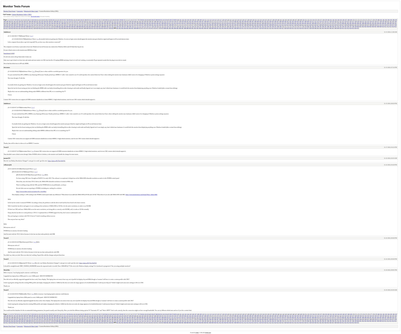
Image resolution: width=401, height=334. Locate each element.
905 (228, 28)
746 (223, 26)
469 (315, 23)
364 (52, 23)
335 (373, 21)
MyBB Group (208, 332)
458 (288, 23)
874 (150, 28)
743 (215, 26)
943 (323, 28)
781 (310, 26)
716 (147, 26)
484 (353, 23)
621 (303, 25)
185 (391, 20)
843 (72, 28)
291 (263, 21)
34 (60, 20)
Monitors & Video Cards (31, 11)
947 (333, 28)
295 (273, 21)
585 (213, 25)
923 (273, 28)
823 (22, 28)
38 (67, 20)
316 (325, 21)
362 (47, 23)
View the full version (35, 16)
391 (120, 23)
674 (42, 26)
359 (40, 23)
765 (270, 26)
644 (360, 25)
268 (205, 21)
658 (396, 25)
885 (177, 28)
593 (233, 25)
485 (355, 23)
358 (37, 23)
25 (44, 20)
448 (263, 23)
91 (161, 20)
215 (72, 21)
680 (57, 26)
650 (375, 25)
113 (210, 20)
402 (147, 23)
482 (348, 23)
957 (358, 28)
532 (80, 25)
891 (193, 28)
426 (208, 23)
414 (177, 23)
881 (167, 28)
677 (50, 26)
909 (238, 28)
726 (172, 26)
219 (82, 21)
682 (62, 26)
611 (278, 25)
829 (37, 28)
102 (183, 20)
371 (70, 23)
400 (142, 23)
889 (188, 28)
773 (290, 26)
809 (380, 26)
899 (213, 28)
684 (67, 26)
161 (331, 20)
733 (190, 26)
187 (396, 20)
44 (78, 20)
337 (378, 21)
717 (150, 26)
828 (35, 28)
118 (223, 20)
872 (145, 28)
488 (363, 23)
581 (203, 25)
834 (50, 28)
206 (50, 21)
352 (22, 23)
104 (188, 20)
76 (135, 20)
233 (117, 21)
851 (92, 28)
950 (340, 28)
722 (162, 26)
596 (240, 25)
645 (363, 25)
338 (380, 21)
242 (140, 21)
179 (376, 20)
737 (200, 26)
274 (220, 21)
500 (393, 23)
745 (220, 26)
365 (55, 23)
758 (253, 26)
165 (341, 20)
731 (185, 26)
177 (371, 20)
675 (45, 26)
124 (238, 20)
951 (343, 28)
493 (375, 23)
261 (188, 21)
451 (270, 23)
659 (5, 26)
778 (303, 26)
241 (137, 21)
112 (208, 20)
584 (210, 25)
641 (353, 25)
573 (182, 25)
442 (248, 23)
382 (97, 23)
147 (296, 20)
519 (47, 25)
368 (62, 23)
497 (386, 23)
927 (283, 28)
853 (97, 28)
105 (190, 20)
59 (105, 20)
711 (135, 26)
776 (298, 26)
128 (248, 20)
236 (125, 21)
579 (198, 25)
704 (117, 26)
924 (275, 28)
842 (70, 28)
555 (137, 25)
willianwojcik (8, 165)
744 (218, 26)
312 (315, 21)
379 (90, 23)
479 (340, 23)
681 (60, 26)
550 (125, 25)
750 (233, 26)
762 (263, 26)
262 (190, 21)
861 (117, 28)
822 (20, 28)
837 (57, 28)
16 (28, 20)
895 (203, 28)
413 (175, 23)
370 (67, 23)
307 (303, 21)
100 (178, 20)
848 (85, 28)
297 (278, 21)
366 (57, 23)
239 (132, 21)
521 (52, 25)
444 (253, 23)
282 (240, 21)
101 (180, 20)
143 (286, 20)
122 (233, 20)
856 (105, 28)
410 (167, 23)
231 (112, 21)
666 (22, 26)
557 (142, 25)
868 (135, 28)
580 (200, 25)
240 (135, 21)
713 (140, 26)
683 (65, 26)
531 (77, 25)
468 (313, 23)
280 (235, 21)
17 (30, 20)
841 (67, 28)
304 (295, 21)
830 (40, 28)
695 (95, 26)
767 (275, 26)
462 (298, 23)
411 (170, 23)
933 (298, 28)
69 (122, 20)
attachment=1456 (9, 53)
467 (310, 23)
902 (220, 28)
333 (368, 21)
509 (22, 25)
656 (391, 25)
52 (92, 20)
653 (383, 25)
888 (185, 28)
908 (235, 28)
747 (225, 26)
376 (82, 23)
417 (185, 23)
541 (102, 25)
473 (325, 23)
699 (105, 26)
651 (378, 25)
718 (152, 26)
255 (172, 21)
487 (360, 23)
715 (145, 26)
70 (124, 20)
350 (17, 23)
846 (80, 28)
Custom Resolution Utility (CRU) (22, 14)
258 (180, 21)
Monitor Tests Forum (16, 6)
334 (370, 21)
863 (122, 28)
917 (258, 28)
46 (81, 20)
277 (228, 21)
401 (145, 23)
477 (335, 23)
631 (328, 25)
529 (72, 25)
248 (155, 21)
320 (335, 21)
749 (230, 26)
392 (122, 23)
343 (393, 21)
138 (273, 20)
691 (85, 26)
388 (112, 23)
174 (363, 20)
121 (231, 20)
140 (278, 20)
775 (295, 26)
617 (293, 25)
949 (338, 28)
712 (137, 26)
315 (323, 21)
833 (47, 28)
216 (75, 21)
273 (218, 21)
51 (90, 20)
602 (255, 25)
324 (345, 21)
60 (106, 20)
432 (223, 23)
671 (35, 26)
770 (283, 26)
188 (5, 21)
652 (380, 25)
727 (175, 26)
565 (162, 25)
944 (325, 28)
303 (293, 21)
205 (47, 21)
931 (293, 28)
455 (280, 23)
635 (338, 25)
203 (42, 21)
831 (42, 28)
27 (48, 20)
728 (177, 26)
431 (220, 23)
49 (87, 20)
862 (120, 28)
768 (278, 26)
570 (175, 25)
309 (308, 21)
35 (62, 20)
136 (268, 20)
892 (195, 28)
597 (243, 25)
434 (228, 23)
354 (27, 23)
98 (174, 20)
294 (270, 21)
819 (12, 28)
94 (167, 20)
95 (168, 20)
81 (144, 20)
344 (396, 21)
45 (80, 20)
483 (350, 23)
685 (70, 26)
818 (10, 28)
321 (338, 21)
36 (64, 20)
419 (190, 23)
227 (102, 21)
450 (268, 23)
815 (396, 26)
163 (336, 20)
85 (151, 20)
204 (45, 21)
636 (340, 25)
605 (263, 25)
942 (320, 28)
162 (333, 20)
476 (333, 23)
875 (152, 28)
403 (150, 23)
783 (315, 26)
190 (10, 21)
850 (90, 28)
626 (315, 25)
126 (243, 20)
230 (110, 21)
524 (60, 25)
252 (165, 21)
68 (121, 20)
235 (122, 21)
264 (195, 21)
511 (27, 25)
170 (353, 20)
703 (115, 26)
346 (7, 23)
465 (305, 23)
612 (280, 25)
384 (102, 23)
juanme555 (7, 158)
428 (213, 23)
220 (85, 21)
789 (330, 26)
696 (97, 26)
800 (358, 26)
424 (203, 23)
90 (160, 20)
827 (32, 28)
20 (35, 20)
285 (248, 21)
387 (110, 23)
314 (320, 21)
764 (268, 26)
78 (138, 20)
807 (375, 26)
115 (215, 20)
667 (25, 26)
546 (115, 25)
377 (85, 23)
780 (308, 26)
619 (298, 25)
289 (258, 21)
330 (360, 21)
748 (228, 26)
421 (195, 23)
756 (248, 26)
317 (328, 21)
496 (383, 23)
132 (258, 20)
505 (12, 25)
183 (386, 20)
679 (55, 26)
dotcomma (7, 67)
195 (22, 21)
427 (210, 23)
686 (72, 26)
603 (258, 25)
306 (300, 21)
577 (193, 25)
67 (119, 20)
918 (260, 28)
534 (85, 25)
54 (96, 20)
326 (350, 21)
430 (218, 23)
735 (195, 26)
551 (127, 25)
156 (318, 20)
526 (65, 25)
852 (95, 28)
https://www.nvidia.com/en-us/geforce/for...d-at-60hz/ (31, 191)
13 (23, 20)
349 (15, 23)
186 (393, 20)
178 (373, 20)
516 (40, 25)
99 (176, 20)
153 (311, 20)
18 (32, 20)
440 (243, 23)
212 (65, 21)
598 (245, 25)
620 (300, 25)
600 (250, 25)
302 (290, 21)
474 (328, 23)
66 (117, 20)
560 (150, 25)
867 (132, 28)
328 (355, 21)
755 (245, 26)
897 (208, 28)
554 (135, 25)
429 (215, 23)
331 (363, 21)
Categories (20, 11)
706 (122, 26)
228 (105, 21)
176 (368, 20)
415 (180, 23)
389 (115, 23)
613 (283, 25)
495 (380, 23)
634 (335, 25)
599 (248, 25)
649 (373, 25)
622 (305, 25)
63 (112, 20)
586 (215, 25)
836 (55, 28)
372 (72, 23)
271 (213, 21)
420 (193, 23)
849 (87, 28)
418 (188, 23)
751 (235, 26)
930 (290, 28)
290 (260, 21)
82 (145, 20)
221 (87, 21)
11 (19, 20)
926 (280, 28)
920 (265, 28)
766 (273, 26)
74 (131, 20)
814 (393, 26)
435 (230, 23)
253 (167, 21)
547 (117, 25)
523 (57, 25)
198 (30, 21)
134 (263, 20)
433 (225, 23)
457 (285, 23)
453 (275, 23)
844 (75, 28)
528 (70, 25)
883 (172, 28)
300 (285, 21)
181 (381, 20)
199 (32, 21)
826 (30, 28)
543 (107, 25)
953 (348, 28)
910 (240, 28)
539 (97, 25)
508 (20, 25)
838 (60, 28)
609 (273, 25)
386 (107, 23)
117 (221, 20)
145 (291, 20)
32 (57, 20)
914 (250, 28)
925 (278, 28)
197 (27, 21)
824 (25, 28)
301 (288, 21)
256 (175, 21)
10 (18, 20)
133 (261, 20)
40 (71, 20)
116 (218, 20)
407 (160, 23)
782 (313, 26)
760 (258, 26)
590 (225, 25)
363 (50, 23)
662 (12, 26)
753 (240, 26)
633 (333, 25)
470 (318, 23)
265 (198, 21)
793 (340, 26)
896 (205, 28)
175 (366, 20)
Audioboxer (7, 32)
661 (10, 26)
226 (100, 21)
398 (137, 23)
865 (127, 28)
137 (271, 20)
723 (165, 26)
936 (305, 28)
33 (58, 20)
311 (313, 21)
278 (230, 21)
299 (283, 21)
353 (25, 23)
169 (351, 20)
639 (348, 25)
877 (157, 28)
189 (7, 21)
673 (40, 26)
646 (365, 25)
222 (90, 21)
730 (182, 26)
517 (42, 25)
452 (273, 23)
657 (393, 25)
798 (353, 26)
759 (255, 26)
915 (253, 28)
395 (130, 23)
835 (52, 28)
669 (30, 26)
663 (15, 26)
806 (373, 26)
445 (255, 23)
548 (120, 25)
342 (391, 21)
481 (345, 23)
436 (233, 23)
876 (155, 28)
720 (157, 26)
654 (386, 25)
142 (283, 20)
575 (188, 25)
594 (235, 25)
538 (95, 25)
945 (328, 28)
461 (295, 23)
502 (5, 25)
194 (20, 21)
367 (60, 23)
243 (142, 21)
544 (110, 25)
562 (155, 25)
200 (35, 21)
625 (313, 25)
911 (243, 28)
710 (132, 26)
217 (77, 21)
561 (152, 25)
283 (243, 21)
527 (67, 25)
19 (34, 20)
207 (52, 21)
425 (205, 23)
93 (165, 20)
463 (300, 23)
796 (348, 26)
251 (162, 21)
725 (170, 26)
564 (160, 25)
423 (200, 23)
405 (155, 23)
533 (82, 25)
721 (160, 26)
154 (313, 20)
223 (92, 21)
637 (343, 25)
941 (318, 28)
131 (256, 20)
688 (77, 26)
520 (50, 25)
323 (343, 21)
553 (132, 25)
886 (180, 28)
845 (77, 28)
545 (112, 25)
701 (110, 26)
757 (250, 26)
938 (310, 28)
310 (310, 21)
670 (32, 26)
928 (285, 28)
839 (62, 28)
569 (172, 25)
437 (235, 23)
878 (160, 28)
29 (51, 20)
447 (260, 23)
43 (76, 20)
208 (55, 21)
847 (82, 28)
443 (250, 23)
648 (370, 25)
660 (7, 26)
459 (290, 23)
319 (333, 21)
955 (353, 28)
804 (368, 26)
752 (238, 26)
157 (321, 20)
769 (280, 26)
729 (180, 26)
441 (245, 23)
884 (175, 28)
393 (125, 23)
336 (375, 21)
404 (152, 23)
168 (348, 20)
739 (205, 26)
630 (325, 25)
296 (275, 21)
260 (185, 21)
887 (182, 28)
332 (365, 21)
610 (275, 25)
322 (340, 21)
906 (230, 28)
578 (195, 25)
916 (255, 28)
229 (107, 21)
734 (193, 26)
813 (391, 26)
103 (185, 20)
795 (345, 26)
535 (87, 25)
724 (167, 26)
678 (52, 26)
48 (85, 20)
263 (193, 21)
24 (42, 20)
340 (386, 21)
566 (165, 25)
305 (298, 21)
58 (103, 20)
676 (47, 26)
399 (140, 23)
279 (233, 21)
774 (293, 26)
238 (130, 21)
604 (260, 25)
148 (298, 20)
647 (368, 25)
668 (27, 26)
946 (330, 28)
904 (225, 28)
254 (170, 21)
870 (140, 28)
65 (115, 20)
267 (203, 21)
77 (137, 20)
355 (30, 23)
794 (343, 26)
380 (92, 23)
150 (303, 20)
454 (278, 23)
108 (198, 20)
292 (265, 21)
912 (245, 28)
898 (210, 28)
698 (102, 26)
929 (288, 28)
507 (17, 25)
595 (238, 25)
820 (15, 28)
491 (370, 23)
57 (101, 20)
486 (358, 23)
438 (238, 23)
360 (42, 23)
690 (82, 26)
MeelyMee (7, 270)
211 (62, 21)
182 (383, 20)
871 (142, 28)
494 (378, 23)
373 (75, 23)
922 (270, 28)
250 (160, 21)
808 (378, 26)
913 (248, 28)
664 (17, 26)
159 (326, 20)
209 (57, 21)
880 (165, 28)
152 (308, 20)
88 (156, 20)
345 (5, 23)
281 (238, 21)
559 (147, 25)
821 (17, 28)
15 (26, 20)
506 (15, 25)
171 (356, 20)
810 (383, 26)
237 (127, 21)
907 (233, 28)
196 (25, 21)
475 (330, 23)
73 (129, 20)
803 (365, 26)
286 (250, 21)
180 (378, 20)
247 (152, 21)
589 (223, 25)
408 (162, 23)
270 (210, 21)
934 (300, 28)
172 (358, 20)
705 (120, 26)
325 (348, 21)
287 (253, 21)
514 (35, 25)
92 (163, 20)
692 (87, 26)
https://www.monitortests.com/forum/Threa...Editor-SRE (141, 194)
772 (288, 26)
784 (318, 26)
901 (218, 28)
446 (258, 23)
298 (280, 21)
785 (320, 26)
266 (200, 21)
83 (147, 20)
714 (142, 26)
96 (170, 20)
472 (323, 23)
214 (70, 21)
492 (373, 23)
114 (213, 20)
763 (265, 26)
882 (170, 28)
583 (208, 25)
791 (335, 26)
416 (182, 23)
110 (203, 20)
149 (301, 20)
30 (53, 20)
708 (127, 26)
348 (12, 23)
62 (110, 20)
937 (308, 28)
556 (140, 25)
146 (293, 20)
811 (386, 26)
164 (338, 20)
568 (170, 25)
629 (323, 25)
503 (7, 25)
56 (99, 20)
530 (75, 25)
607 (268, 25)
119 (226, 20)
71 (126, 20)
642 (355, 25)
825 (27, 28)
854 (100, 28)
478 (338, 23)
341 (388, 21)
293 (268, 21)
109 (200, 20)
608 (270, 25)
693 (90, 26)
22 (39, 20)
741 (210, 26)
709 (130, 26)
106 (193, 20)
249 (157, 21)
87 (154, 20)
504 (10, 25)
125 (241, 20)
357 (35, 23)
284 (245, 21)
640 (350, 25)
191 (12, 21)
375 (80, 23)
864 (125, 28)
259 (182, 21)
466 (308, 23)
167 (346, 20)
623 (308, 25)
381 (95, 23)
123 (236, 20)
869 (137, 28)
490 (368, 23)
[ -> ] (31, 36)
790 (333, 26)
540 (100, 25)
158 (323, 20)
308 (305, 21)
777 (300, 26)
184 (388, 20)
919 (263, 28)
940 (315, 28)
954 (350, 28)
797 (350, 26)
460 (293, 23)
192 (15, 21)
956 (355, 28)
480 (343, 23)
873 (147, 28)
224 (95, 21)
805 (370, 26)
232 (115, 21)
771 (285, 26)
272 (215, 21)
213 (67, 21)
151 (306, 20)
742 (213, 26)
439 (240, 23)
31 (55, 20)
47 (83, 20)
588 (220, 25)
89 (158, 20)
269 (208, 21)
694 (92, 26)
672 (37, 26)
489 (365, 23)
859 (112, 28)
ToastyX (6, 147)
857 (107, 28)
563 (157, 25)
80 (142, 20)
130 (253, 20)
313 (318, 21)
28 (50, 20)
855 (102, 28)
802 (363, 26)
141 (281, 20)
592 (230, 25)
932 (295, 28)
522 (55, 25)
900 (215, 28)
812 (388, 26)
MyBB (197, 332)
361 (45, 23)
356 (32, 23)
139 (276, 20)
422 (198, 23)
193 (17, 21)
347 (10, 23)
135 (266, 20)
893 (198, 28)
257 (177, 21)
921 (268, 28)
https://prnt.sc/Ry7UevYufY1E (56, 161)
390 (117, 23)
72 (128, 20)
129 (251, 20)
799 (355, 26)
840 (65, 28)
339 (383, 21)
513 (32, 25)
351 (20, 23)
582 (205, 25)
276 (225, 21)
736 (198, 26)
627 (318, 25)
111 (205, 20)
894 (200, 28)
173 (361, 20)
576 (190, 25)
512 (30, 25)
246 (150, 21)
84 (149, 20)
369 (65, 23)
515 (37, 25)
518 (45, 25)
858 (110, 28)
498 (388, 23)
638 (345, 25)
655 (388, 25)
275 (223, 21)
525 (62, 25)
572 (180, 25)
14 (25, 20)
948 (335, 28)
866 (130, 28)
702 (112, 26)
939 (313, 28)
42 (74, 20)
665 (20, 26)
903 (223, 28)
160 (328, 20)
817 (7, 28)
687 (75, 26)
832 (45, 28)
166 (343, 20)
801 (360, 26)
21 (37, 20)
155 (316, 20)
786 (323, 26)
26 (46, 20)
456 (283, 23)
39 (69, 20)
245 (147, 21)
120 (228, 20)
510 (25, 25)
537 (92, 25)
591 (228, 25)
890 (190, 28)
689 (80, 26)
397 (135, 23)
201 (37, 21)
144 (288, 20)
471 (320, 23)
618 (295, 25)
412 (172, 23)
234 (120, 21)
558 (145, 25)
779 (305, 26)
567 (167, 25)
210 (60, 21)
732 (188, 26)
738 (203, 26)
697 (100, 26)
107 (195, 20)
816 (5, 28)
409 (165, 23)
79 (140, 20)
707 (125, 26)
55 (97, 20)
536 (90, 25)
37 (66, 20)
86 (153, 20)
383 (100, 23)
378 (87, 23)
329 (358, 21)
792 (338, 26)
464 (303, 23)
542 (105, 25)
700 (107, 26)
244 (145, 21)
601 (253, 25)
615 (288, 25)
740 (208, 26)
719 (155, 26)
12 (21, 20)
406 (157, 23)
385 (105, 23)
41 (73, 20)
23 (41, 20)
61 (108, 20)
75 (133, 20)
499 (391, 23)
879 (162, 28)
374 (77, 23)
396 (132, 23)
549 (122, 25)
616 (290, 25)
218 (80, 21)
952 (345, 28)
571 (177, 25)
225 (97, 21)
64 (113, 20)
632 (330, 25)
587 (218, 25)
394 (127, 23)
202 (40, 21)
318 (330, 21)
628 (320, 25)
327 (353, 21)
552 (130, 25)
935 (303, 28)
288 (255, 21)
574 (185, 25)
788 (328, 26)
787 (325, 26)
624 (310, 25)
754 (243, 26)
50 (89, 20)
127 (246, 20)
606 (265, 25)
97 (172, 20)
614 (285, 25)
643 (358, 25)
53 (94, 20)
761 (260, 26)
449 (265, 23)
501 (396, 23)
